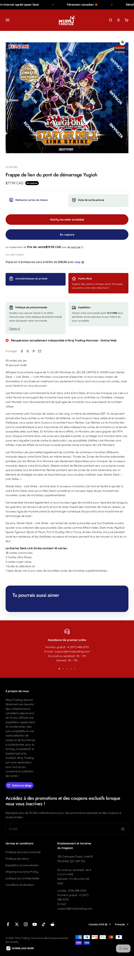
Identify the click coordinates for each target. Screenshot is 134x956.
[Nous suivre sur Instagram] (25, 924)
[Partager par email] (40, 351)
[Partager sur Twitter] (28, 351)
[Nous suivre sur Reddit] (52, 924)
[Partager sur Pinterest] (34, 351)
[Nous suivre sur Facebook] (8, 924)
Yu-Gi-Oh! (11, 167)
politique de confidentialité (22, 878)
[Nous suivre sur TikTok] (43, 924)
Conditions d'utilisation (20, 884)
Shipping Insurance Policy (22, 871)
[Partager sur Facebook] (22, 351)
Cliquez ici (14, 328)
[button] (67, 247)
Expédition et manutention (22, 865)
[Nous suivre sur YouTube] (34, 924)
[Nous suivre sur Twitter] (16, 924)
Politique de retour (17, 858)
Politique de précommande (23, 852)
